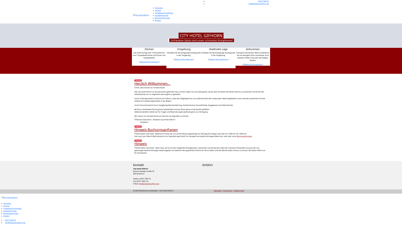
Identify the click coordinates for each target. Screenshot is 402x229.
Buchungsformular (162, 18)
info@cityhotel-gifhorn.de (259, 4)
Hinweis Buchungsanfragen (156, 129)
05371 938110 (263, 1)
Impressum (227, 191)
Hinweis (140, 143)
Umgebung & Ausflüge (164, 13)
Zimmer (158, 10)
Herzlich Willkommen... (152, 83)
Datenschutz (239, 191)
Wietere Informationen (149, 62)
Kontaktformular (161, 15)
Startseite (159, 8)
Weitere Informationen (184, 59)
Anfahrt (158, 20)
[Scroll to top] (0, 228)
